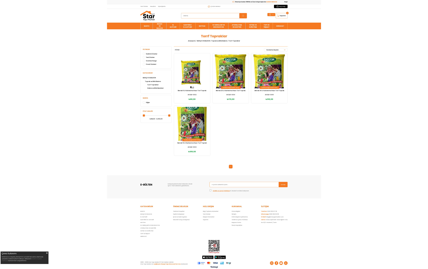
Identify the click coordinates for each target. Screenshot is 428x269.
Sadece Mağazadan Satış (231, 87)
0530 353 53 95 (270, 214)
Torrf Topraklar (152, 85)
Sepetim (205, 220)
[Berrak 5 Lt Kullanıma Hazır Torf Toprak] (192, 71)
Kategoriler (148, 73)
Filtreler (146, 49)
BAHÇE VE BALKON (159, 26)
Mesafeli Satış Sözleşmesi (181, 220)
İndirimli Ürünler (151, 54)
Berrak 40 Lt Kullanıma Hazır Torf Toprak (269, 90)
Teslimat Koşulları (178, 211)
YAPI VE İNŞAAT (266, 26)
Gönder (283, 185)
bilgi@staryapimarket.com (272, 217)
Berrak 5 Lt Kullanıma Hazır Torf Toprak (192, 90)
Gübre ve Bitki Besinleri (155, 88)
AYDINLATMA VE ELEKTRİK (237, 26)
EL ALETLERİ (173, 26)
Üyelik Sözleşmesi (178, 214)
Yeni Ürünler (144, 6)
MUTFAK (202, 26)
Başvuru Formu (236, 222)
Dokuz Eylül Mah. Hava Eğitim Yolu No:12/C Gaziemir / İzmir (274, 221)
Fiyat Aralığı (148, 111)
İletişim (234, 214)
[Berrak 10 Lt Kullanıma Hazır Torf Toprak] (192, 124)
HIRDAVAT (280, 26)
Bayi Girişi (282, 6)
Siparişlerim (162, 6)
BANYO (146, 26)
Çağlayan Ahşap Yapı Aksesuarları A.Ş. (167, 264)
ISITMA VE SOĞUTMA (253, 26)
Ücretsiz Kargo (151, 61)
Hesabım (153, 6)
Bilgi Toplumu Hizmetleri (210, 211)
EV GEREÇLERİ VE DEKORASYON (218, 26)
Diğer (148, 102)
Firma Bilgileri (236, 211)
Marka (145, 98)
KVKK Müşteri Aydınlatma (240, 217)
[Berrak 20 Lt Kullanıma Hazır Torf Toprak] (231, 71)
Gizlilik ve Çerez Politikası (221, 191)
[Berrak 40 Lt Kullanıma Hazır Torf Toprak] (269, 71)
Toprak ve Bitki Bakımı (153, 81)
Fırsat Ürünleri (151, 64)
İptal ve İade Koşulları (180, 217)
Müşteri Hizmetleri (208, 217)
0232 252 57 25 (269, 211)
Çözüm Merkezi (215, 6)
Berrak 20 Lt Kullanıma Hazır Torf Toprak (230, 90)
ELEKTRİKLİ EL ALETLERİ (187, 26)
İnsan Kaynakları (237, 225)
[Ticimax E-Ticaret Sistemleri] (214, 267)
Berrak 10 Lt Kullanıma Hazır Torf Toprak (192, 143)
